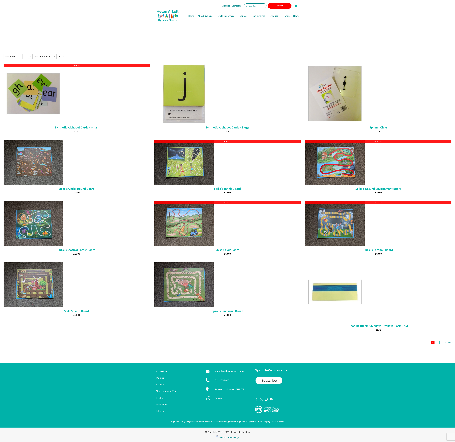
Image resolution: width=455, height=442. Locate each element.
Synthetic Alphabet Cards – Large (227, 127)
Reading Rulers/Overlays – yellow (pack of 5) (378, 326)
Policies (160, 377)
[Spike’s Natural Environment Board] (335, 142)
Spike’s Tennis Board (227, 189)
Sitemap (160, 411)
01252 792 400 (222, 380)
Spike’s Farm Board (76, 311)
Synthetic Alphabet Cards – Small (76, 127)
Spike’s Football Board (378, 250)
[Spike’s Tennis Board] (184, 142)
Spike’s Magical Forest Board (76, 250)
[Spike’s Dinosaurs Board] (184, 264)
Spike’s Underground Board (77, 189)
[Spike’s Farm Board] (33, 264)
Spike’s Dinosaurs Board (227, 311)
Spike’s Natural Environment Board (378, 189)
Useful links (162, 404)
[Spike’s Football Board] (335, 203)
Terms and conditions (166, 391)
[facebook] (256, 399)
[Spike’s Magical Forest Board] (33, 203)
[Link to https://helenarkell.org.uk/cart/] (296, 5)
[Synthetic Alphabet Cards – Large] (184, 66)
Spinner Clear (378, 127)
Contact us (236, 6)
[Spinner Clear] (335, 66)
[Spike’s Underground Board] (33, 142)
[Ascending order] (30, 56)
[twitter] (261, 399)
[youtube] (271, 399)
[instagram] (266, 399)
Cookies (160, 384)
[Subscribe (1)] (277, 377)
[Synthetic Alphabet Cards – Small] (33, 66)
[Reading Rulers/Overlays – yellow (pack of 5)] (335, 264)
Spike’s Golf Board (227, 250)
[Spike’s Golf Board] (184, 203)
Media (159, 397)
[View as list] (64, 56)
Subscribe (226, 6)
